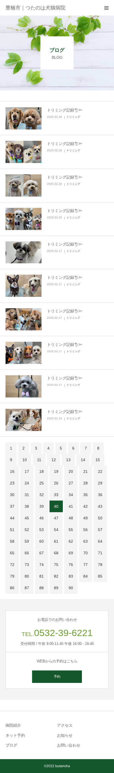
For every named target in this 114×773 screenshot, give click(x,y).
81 (41, 576)
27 (71, 483)
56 (85, 529)
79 (12, 576)
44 (12, 518)
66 (27, 553)
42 (85, 506)
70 (85, 553)
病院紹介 (13, 725)
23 (12, 483)
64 (100, 541)
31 (27, 495)
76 (71, 564)
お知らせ (64, 735)
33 (56, 495)
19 (56, 471)
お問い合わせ (68, 745)
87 (27, 588)
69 (71, 553)
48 (71, 518)
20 (71, 471)
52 (27, 529)
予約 (57, 676)
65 (12, 553)
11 (39, 460)
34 (71, 495)
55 (71, 529)
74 (41, 564)
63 (85, 541)
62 (71, 541)
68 (56, 553)
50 (100, 518)
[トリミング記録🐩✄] (24, 118)
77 (85, 564)
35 (85, 495)
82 (56, 576)
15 (97, 460)
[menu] (106, 8)
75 (56, 564)
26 (56, 483)
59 (27, 541)
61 (56, 541)
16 (12, 471)
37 (12, 506)
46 (41, 518)
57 (100, 529)
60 (41, 541)
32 (41, 495)
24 (27, 483)
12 (53, 460)
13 (68, 460)
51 (12, 529)
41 (71, 506)
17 (27, 471)
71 (100, 553)
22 (100, 471)
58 (12, 541)
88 (41, 588)
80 (27, 576)
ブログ (11, 745)
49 (85, 518)
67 (41, 553)
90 (71, 588)
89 (56, 588)
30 (12, 495)
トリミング (73, 116)
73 (27, 564)
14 (83, 460)
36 (100, 495)
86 (12, 588)
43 (100, 506)
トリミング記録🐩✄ (64, 110)
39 (41, 506)
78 (100, 564)
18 (41, 471)
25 (41, 483)
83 (71, 576)
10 (24, 460)
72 (12, 564)
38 (27, 506)
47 (56, 518)
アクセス (64, 725)
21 (85, 471)
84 (85, 576)
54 (56, 529)
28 (85, 483)
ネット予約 (15, 735)
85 (100, 576)
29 (100, 483)
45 (27, 518)
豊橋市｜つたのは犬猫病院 (35, 7)
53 (41, 529)
